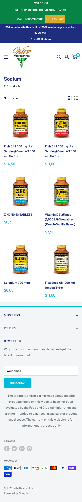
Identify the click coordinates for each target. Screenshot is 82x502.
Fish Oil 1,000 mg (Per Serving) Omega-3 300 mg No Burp (19, 151)
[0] (74, 57)
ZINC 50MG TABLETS (18, 214)
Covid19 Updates (41, 39)
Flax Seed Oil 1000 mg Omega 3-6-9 (60, 285)
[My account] (67, 57)
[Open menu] (6, 57)
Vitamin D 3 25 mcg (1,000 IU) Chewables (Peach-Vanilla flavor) (60, 219)
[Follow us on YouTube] (29, 448)
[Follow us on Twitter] (14, 448)
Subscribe (17, 383)
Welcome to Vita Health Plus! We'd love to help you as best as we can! (41, 29)
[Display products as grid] (69, 98)
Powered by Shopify (16, 493)
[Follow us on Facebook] (7, 448)
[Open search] (59, 57)
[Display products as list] (76, 98)
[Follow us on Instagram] (22, 448)
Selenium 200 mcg (17, 282)
